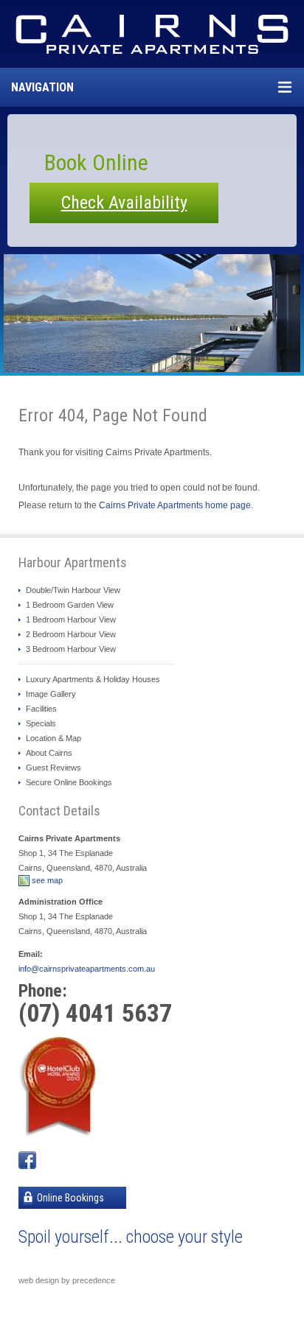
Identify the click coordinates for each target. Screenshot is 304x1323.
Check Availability (124, 202)
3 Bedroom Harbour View (71, 649)
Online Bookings (69, 1198)
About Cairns (49, 752)
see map (47, 880)
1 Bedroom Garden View (70, 604)
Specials (41, 723)
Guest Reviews (53, 767)
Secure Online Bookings (69, 782)
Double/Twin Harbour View (73, 590)
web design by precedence (66, 1280)
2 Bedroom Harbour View (71, 634)
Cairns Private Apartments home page (175, 505)
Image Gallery (51, 693)
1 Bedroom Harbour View (71, 619)
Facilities (41, 708)
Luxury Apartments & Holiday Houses (93, 679)
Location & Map (53, 738)
